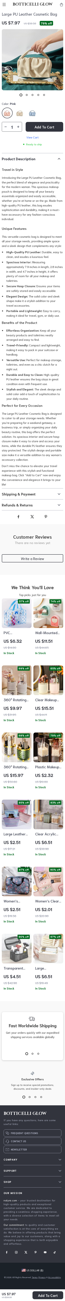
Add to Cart (48, 1295)
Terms (35, 1277)
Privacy (42, 1277)
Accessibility (54, 1277)
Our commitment (14, 1224)
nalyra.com (10, 1200)
